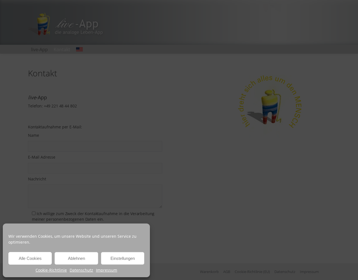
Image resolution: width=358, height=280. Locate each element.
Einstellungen (122, 258)
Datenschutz (81, 270)
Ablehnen (76, 258)
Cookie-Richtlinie (51, 270)
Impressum (106, 270)
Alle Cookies (30, 258)
